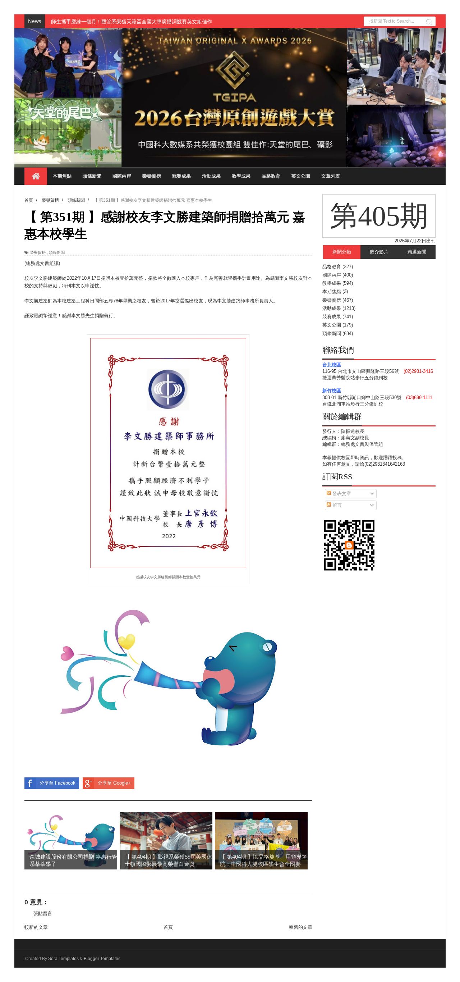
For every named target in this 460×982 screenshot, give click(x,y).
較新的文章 (36, 927)
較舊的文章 (300, 927)
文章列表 (330, 176)
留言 (336, 505)
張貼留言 (42, 913)
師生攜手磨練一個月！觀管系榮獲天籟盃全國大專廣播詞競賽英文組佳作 (131, 21)
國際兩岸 (121, 176)
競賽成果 (181, 176)
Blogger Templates (102, 958)
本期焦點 (62, 176)
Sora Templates (63, 958)
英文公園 (300, 176)
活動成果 (211, 176)
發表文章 (341, 493)
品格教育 (271, 176)
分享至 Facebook (57, 783)
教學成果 (241, 176)
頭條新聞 (92, 176)
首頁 (168, 927)
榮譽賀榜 (151, 176)
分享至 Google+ (114, 783)
